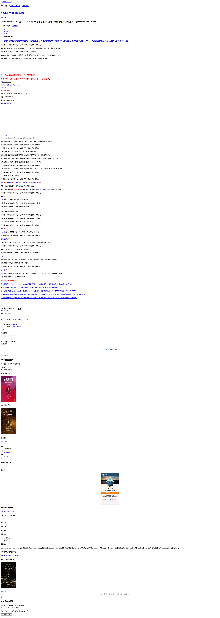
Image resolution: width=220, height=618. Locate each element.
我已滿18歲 (4, 614)
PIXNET (97, 594)
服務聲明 (126, 594)
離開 (10, 614)
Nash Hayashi (4, 310)
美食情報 (15, 26)
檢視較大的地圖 (4, 135)
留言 (19, 319)
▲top (2, 329)
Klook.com (3, 87)
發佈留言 (3, 343)
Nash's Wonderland (12, 12)
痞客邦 (15, 319)
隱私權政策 (119, 594)
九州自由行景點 (16, 326)
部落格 (6, 31)
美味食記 (14, 324)
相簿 (5, 29)
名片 (5, 33)
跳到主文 (3, 17)
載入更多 (3, 333)
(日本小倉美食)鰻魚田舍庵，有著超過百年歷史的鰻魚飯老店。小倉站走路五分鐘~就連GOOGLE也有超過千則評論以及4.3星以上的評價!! (66, 41)
